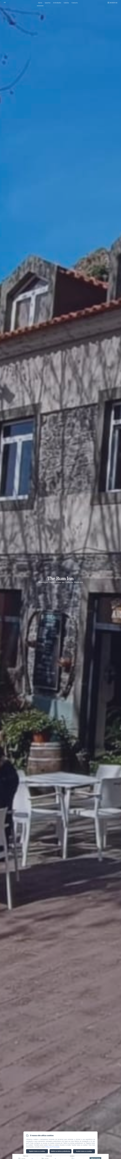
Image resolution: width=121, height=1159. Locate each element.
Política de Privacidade (52, 1147)
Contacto (74, 3)
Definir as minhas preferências (60, 1151)
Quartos (47, 3)
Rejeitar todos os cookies (37, 1151)
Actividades (57, 3)
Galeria (66, 3)
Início (40, 3)
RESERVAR (113, 3)
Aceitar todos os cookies (84, 1151)
